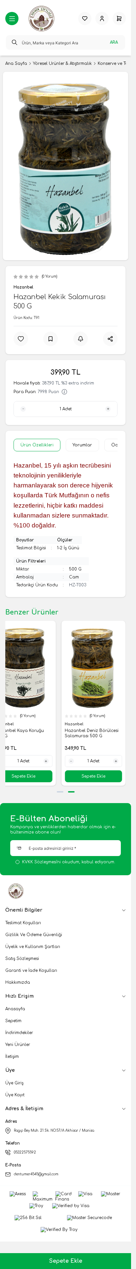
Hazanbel (23, 287)
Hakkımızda (17, 982)
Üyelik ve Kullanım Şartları (32, 946)
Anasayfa (15, 1009)
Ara (114, 42)
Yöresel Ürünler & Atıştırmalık (62, 63)
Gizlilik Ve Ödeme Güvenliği (33, 934)
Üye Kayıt (14, 1095)
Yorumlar (82, 445)
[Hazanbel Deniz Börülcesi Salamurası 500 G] (93, 667)
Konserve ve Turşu (116, 63)
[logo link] (42, 18)
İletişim (12, 1056)
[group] (65, 166)
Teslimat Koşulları (23, 923)
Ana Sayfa (16, 63)
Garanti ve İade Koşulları (31, 970)
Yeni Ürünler (17, 1044)
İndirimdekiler (19, 1032)
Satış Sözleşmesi (22, 958)
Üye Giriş (14, 1083)
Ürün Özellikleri (36, 445)
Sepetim (13, 1021)
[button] (60, 792)
